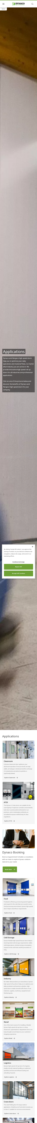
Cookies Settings (18, 562)
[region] (18, 561)
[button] (3, 9)
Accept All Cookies (18, 573)
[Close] (32, 547)
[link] (11, 778)
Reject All (18, 566)
